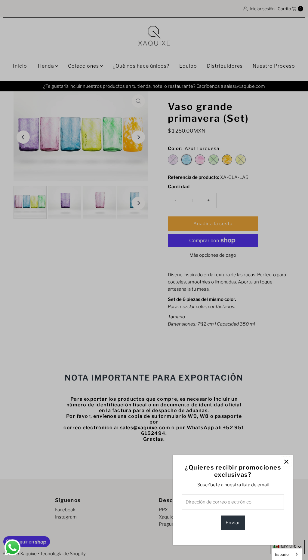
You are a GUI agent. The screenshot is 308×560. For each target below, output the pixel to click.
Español (282, 554)
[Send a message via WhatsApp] (12, 547)
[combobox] (287, 554)
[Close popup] (286, 461)
